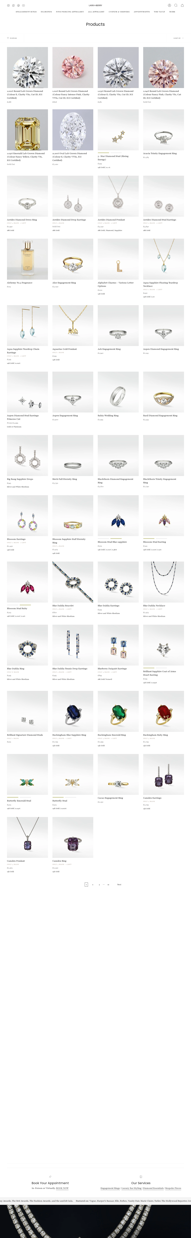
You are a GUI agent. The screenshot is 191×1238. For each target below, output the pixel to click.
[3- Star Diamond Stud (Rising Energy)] (118, 129)
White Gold (116, 152)
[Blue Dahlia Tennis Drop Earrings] (72, 645)
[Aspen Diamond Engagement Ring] (163, 325)
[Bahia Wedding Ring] (118, 392)
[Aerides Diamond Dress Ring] (27, 196)
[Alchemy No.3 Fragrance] (27, 259)
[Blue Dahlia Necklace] (163, 582)
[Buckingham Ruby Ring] (163, 711)
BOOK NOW (62, 1188)
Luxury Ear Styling (132, 1188)
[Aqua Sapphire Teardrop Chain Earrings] (27, 325)
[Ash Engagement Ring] (118, 325)
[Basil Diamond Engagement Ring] (163, 392)
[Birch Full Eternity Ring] (72, 455)
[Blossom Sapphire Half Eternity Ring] (72, 515)
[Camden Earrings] (163, 774)
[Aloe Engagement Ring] (72, 259)
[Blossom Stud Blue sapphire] (118, 515)
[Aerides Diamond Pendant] (118, 196)
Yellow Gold (103, 152)
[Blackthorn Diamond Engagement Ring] (118, 455)
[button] (176, 5)
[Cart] (182, 5)
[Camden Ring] (72, 837)
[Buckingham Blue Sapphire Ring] (72, 711)
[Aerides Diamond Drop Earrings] (72, 196)
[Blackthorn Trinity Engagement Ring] (163, 455)
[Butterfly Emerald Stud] (27, 774)
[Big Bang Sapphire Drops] (27, 455)
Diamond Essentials (153, 1188)
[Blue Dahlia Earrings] (118, 582)
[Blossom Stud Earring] (163, 515)
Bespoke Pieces (173, 1188)
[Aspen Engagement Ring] (72, 392)
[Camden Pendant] (27, 837)
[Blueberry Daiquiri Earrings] (118, 645)
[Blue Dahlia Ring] (27, 645)
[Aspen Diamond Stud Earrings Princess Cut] (27, 392)
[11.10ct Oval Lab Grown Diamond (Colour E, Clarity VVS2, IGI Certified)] (72, 129)
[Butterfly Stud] (72, 774)
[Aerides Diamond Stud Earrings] (163, 196)
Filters (13, 38)
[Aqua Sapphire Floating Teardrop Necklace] (163, 259)
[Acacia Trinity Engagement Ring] (163, 129)
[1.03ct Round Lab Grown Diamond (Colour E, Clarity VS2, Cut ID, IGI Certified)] (118, 67)
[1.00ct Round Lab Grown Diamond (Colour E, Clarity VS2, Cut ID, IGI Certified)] (27, 67)
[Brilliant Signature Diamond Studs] (27, 711)
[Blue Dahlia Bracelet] (72, 582)
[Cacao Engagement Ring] (118, 774)
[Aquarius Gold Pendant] (72, 325)
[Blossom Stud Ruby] (27, 582)
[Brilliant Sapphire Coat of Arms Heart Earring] (163, 645)
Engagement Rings (110, 1188)
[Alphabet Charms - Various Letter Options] (118, 259)
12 (108, 884)
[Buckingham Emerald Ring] (118, 711)
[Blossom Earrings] (27, 515)
